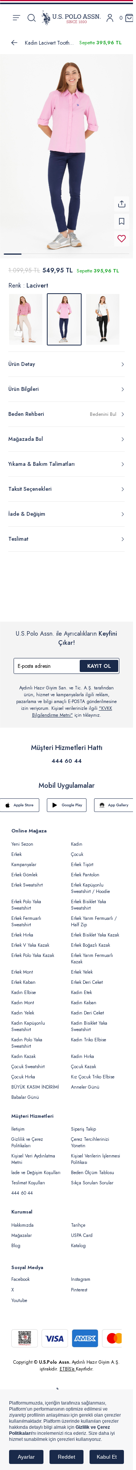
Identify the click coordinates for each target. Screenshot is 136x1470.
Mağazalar (21, 1230)
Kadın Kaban (83, 998)
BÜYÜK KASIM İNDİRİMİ (35, 1082)
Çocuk (77, 849)
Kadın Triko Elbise (88, 1035)
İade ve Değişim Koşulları (35, 1168)
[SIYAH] (102, 315)
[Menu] (16, 17)
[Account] (110, 18)
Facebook (20, 1274)
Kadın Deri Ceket (87, 1008)
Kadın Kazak (23, 1051)
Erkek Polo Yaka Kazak (32, 950)
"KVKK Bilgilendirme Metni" (72, 707)
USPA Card (82, 1230)
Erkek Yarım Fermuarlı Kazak (92, 954)
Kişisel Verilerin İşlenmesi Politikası (95, 1154)
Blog (15, 1241)
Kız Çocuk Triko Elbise (92, 1072)
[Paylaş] (121, 199)
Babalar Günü (25, 1092)
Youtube (19, 1296)
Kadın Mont (22, 998)
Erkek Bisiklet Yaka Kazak (95, 930)
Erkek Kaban (23, 977)
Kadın (76, 839)
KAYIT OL (99, 661)
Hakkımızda (22, 1220)
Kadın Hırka (82, 1051)
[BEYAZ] (25, 315)
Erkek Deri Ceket (87, 977)
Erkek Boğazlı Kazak (90, 940)
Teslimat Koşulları (28, 1178)
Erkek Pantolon (85, 870)
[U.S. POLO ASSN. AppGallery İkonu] (114, 800)
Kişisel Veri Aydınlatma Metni (33, 1154)
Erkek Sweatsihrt (27, 880)
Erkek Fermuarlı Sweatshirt (26, 917)
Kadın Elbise (23, 988)
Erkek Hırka (22, 930)
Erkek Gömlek (24, 870)
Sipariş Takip (83, 1124)
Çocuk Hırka (23, 1072)
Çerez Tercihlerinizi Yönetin (90, 1138)
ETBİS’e (68, 1364)
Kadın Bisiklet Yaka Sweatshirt (89, 1021)
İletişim (18, 1124)
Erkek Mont (22, 967)
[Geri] (14, 42)
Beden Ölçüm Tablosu (92, 1168)
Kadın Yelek (22, 1008)
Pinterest (79, 1285)
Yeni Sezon (22, 839)
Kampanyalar (23, 860)
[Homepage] (71, 17)
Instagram (80, 1274)
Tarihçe (78, 1220)
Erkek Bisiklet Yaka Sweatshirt (88, 900)
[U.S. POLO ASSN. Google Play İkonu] (67, 800)
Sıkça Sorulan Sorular (92, 1178)
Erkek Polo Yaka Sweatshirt (26, 900)
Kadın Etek (81, 988)
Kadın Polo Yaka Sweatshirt (26, 1038)
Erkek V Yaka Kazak (30, 940)
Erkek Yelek (82, 967)
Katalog (78, 1241)
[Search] (32, 17)
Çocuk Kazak (83, 1062)
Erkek (16, 849)
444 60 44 (66, 756)
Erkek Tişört (82, 860)
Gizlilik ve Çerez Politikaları (27, 1138)
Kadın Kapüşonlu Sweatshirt (28, 1021)
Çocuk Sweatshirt (28, 1062)
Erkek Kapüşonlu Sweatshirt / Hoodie (90, 883)
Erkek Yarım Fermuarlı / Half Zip (94, 917)
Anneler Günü (85, 1082)
